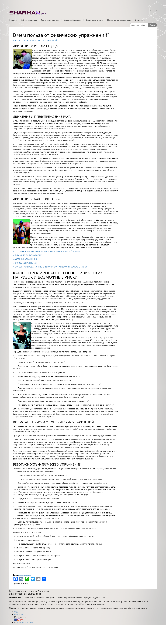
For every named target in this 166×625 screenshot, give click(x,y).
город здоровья (24, 575)
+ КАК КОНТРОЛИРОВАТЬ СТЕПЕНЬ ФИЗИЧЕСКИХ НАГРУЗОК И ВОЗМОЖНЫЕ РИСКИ (50, 267)
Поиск (152, 25)
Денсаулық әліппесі (50, 20)
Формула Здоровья (72, 20)
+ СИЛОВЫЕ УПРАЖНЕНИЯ (25, 263)
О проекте (140, 20)
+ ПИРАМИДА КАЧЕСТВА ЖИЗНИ (27, 255)
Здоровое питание (94, 20)
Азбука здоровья (29, 20)
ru (156, 10)
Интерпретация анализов (119, 20)
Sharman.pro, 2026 (24, 622)
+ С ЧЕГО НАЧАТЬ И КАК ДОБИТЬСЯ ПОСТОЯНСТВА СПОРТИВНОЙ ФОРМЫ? (46, 251)
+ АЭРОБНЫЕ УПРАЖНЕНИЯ (25, 259)
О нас (16, 612)
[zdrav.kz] (28, 12)
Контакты (18, 614)
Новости (13, 20)
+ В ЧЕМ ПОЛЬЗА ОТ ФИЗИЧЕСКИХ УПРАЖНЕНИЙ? (35, 40)
